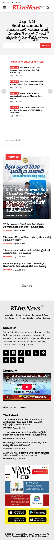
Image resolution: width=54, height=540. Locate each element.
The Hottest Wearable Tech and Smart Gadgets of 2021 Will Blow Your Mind (27, 110)
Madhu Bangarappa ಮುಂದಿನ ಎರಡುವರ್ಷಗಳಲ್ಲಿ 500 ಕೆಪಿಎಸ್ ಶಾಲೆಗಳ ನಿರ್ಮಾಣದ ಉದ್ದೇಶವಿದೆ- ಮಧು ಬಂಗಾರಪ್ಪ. (25, 264)
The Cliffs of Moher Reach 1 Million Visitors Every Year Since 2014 (27, 82)
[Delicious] (21, 353)
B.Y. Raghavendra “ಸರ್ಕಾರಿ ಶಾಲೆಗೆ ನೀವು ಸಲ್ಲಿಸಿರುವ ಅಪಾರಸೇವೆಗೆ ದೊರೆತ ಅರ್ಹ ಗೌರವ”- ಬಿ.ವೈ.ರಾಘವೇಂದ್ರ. (23, 225)
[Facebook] (28, 353)
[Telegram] (43, 353)
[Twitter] (6, 360)
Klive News (10, 215)
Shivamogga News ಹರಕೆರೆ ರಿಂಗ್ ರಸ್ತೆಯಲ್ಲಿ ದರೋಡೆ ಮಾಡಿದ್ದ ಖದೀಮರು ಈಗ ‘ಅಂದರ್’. (25, 443)
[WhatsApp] (13, 360)
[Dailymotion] (13, 353)
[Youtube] (21, 360)
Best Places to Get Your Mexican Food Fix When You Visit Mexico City (25, 70)
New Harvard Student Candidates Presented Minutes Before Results (26, 96)
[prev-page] (3, 91)
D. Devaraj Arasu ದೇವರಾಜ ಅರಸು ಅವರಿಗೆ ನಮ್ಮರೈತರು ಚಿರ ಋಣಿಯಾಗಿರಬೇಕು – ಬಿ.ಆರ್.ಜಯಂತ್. (26, 251)
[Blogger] (6, 353)
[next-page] (50, 91)
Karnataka (7, 231)
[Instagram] (36, 353)
